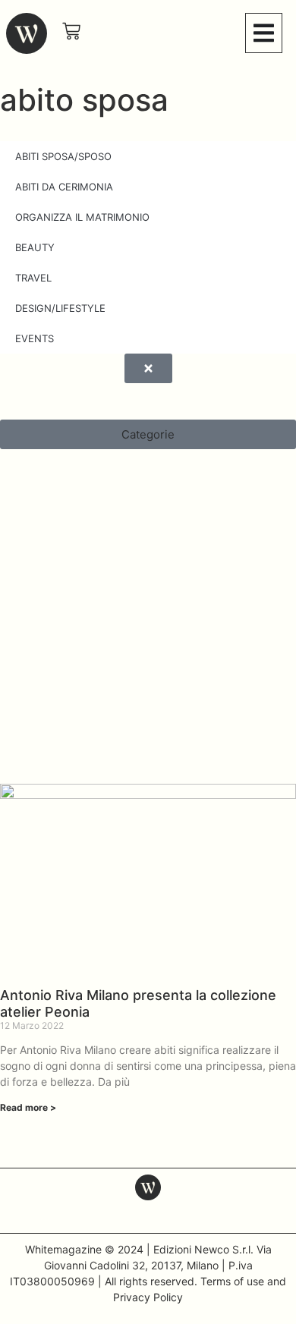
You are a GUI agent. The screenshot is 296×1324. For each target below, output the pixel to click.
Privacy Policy (148, 1297)
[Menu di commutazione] (263, 33)
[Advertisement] (148, 625)
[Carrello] (71, 31)
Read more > (28, 1107)
